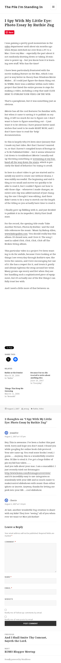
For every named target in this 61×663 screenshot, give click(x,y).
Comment (10, 542)
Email (8, 588)
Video (41, 409)
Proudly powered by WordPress (17, 659)
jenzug (26, 409)
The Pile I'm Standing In (24, 7)
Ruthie (35, 409)
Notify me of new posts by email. (19, 619)
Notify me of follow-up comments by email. (23, 613)
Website (9, 599)
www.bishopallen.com (16, 233)
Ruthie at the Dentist (14, 373)
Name (8, 577)
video (7, 46)
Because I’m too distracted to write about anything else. (40, 375)
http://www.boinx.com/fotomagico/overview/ (28, 473)
